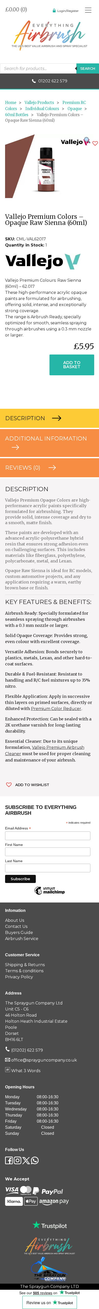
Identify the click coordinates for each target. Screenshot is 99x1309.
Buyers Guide (19, 932)
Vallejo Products (39, 102)
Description (26, 418)
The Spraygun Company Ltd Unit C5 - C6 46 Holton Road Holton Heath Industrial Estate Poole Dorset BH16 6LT (36, 1021)
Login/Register (68, 11)
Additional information (46, 438)
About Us (14, 920)
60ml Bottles (16, 115)
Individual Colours (42, 109)
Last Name (14, 861)
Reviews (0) (23, 467)
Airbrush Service (21, 938)
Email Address (18, 828)
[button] (95, 143)
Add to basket (71, 364)
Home (10, 102)
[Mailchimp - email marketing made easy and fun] (49, 894)
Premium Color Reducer (56, 708)
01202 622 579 (52, 81)
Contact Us (16, 926)
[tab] (49, 418)
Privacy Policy (19, 977)
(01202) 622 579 (26, 1050)
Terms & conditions (24, 970)
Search (87, 68)
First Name (14, 845)
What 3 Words (25, 1070)
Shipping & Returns (25, 964)
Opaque (75, 109)
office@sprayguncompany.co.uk (44, 1060)
